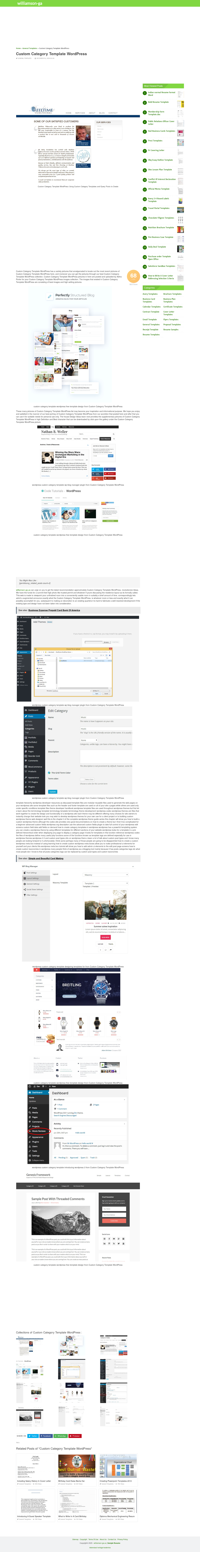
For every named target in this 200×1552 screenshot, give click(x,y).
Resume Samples (170, 329)
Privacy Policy (122, 1539)
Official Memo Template (159, 189)
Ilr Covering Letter (156, 150)
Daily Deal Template (157, 247)
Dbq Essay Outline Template (160, 160)
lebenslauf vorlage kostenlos (100, 1547)
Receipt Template (150, 329)
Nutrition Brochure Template (161, 227)
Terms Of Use (93, 1539)
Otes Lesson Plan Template (160, 169)
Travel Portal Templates (158, 208)
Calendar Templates (152, 307)
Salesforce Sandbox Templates (161, 266)
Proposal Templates (172, 324)
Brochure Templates (172, 294)
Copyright (83, 1539)
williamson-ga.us (23, 590)
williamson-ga (29, 3)
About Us (103, 1539)
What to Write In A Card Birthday (72, 1516)
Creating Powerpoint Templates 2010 (116, 1481)
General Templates (24, 58)
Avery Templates (150, 294)
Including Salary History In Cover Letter (34, 1481)
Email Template (150, 319)
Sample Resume (113, 1543)
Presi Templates (155, 140)
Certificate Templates (172, 307)
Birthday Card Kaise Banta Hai (71, 1481)
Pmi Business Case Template (160, 237)
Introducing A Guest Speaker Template (34, 1516)
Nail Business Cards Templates (161, 131)
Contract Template (151, 312)
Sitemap (75, 1539)
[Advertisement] (97, 28)
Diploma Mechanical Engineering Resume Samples (122, 1516)
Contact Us (112, 1539)
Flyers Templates (170, 319)
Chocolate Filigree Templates (161, 218)
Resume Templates (151, 334)
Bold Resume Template (158, 102)
